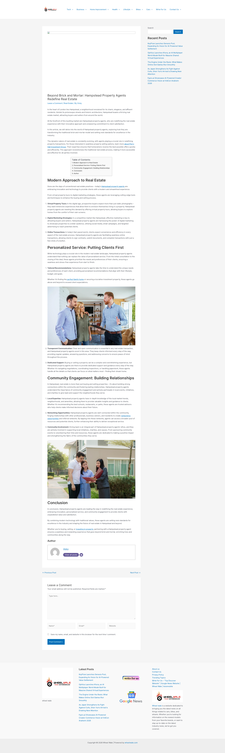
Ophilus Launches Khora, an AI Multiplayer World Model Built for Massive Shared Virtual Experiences (165, 55)
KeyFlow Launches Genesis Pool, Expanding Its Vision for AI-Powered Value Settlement (165, 46)
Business (80, 9)
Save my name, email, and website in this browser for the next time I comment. (83, 634)
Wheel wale (157, 706)
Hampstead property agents (113, 186)
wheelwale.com (131, 743)
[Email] (81, 555)
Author (76, 173)
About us (155, 669)
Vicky (66, 549)
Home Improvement (98, 9)
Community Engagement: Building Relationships (92, 168)
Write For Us (161, 9)
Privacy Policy (158, 675)
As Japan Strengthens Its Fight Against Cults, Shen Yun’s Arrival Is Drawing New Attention (164, 71)
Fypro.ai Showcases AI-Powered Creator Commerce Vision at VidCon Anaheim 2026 (164, 80)
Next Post (135, 572)
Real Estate (68, 103)
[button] (72, 9)
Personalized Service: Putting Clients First (89, 165)
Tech (69, 9)
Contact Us (174, 9)
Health (115, 9)
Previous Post (49, 572)
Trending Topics (159, 678)
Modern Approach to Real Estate (85, 163)
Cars (148, 9)
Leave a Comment (54, 103)
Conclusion (78, 171)
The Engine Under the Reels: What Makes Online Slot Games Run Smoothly (93, 697)
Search (151, 28)
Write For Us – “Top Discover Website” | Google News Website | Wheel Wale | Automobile (166, 683)
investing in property (84, 529)
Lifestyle (126, 9)
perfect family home (75, 279)
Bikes (138, 9)
